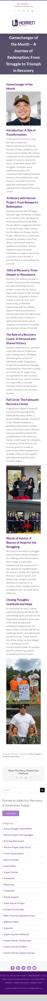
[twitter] (18, 968)
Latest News (15, 756)
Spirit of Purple (11, 859)
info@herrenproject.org (23, 6)
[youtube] (34, 968)
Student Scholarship (14, 909)
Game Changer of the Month (18, 828)
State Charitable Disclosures (19, 979)
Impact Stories (11, 872)
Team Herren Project (14, 903)
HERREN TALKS (36, 983)
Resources (9, 884)
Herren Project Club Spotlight (18, 835)
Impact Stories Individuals (16, 934)
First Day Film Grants (14, 841)
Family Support (11, 897)
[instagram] (23, 968)
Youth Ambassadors (14, 853)
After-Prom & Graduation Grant (19, 915)
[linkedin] (29, 968)
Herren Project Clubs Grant (17, 847)
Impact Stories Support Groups (19, 952)
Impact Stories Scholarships (17, 940)
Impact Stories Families (15, 946)
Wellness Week (11, 921)
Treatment (9, 890)
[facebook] (12, 968)
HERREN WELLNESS (21, 983)
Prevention (9, 878)
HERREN (8, 983)
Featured (8, 928)
